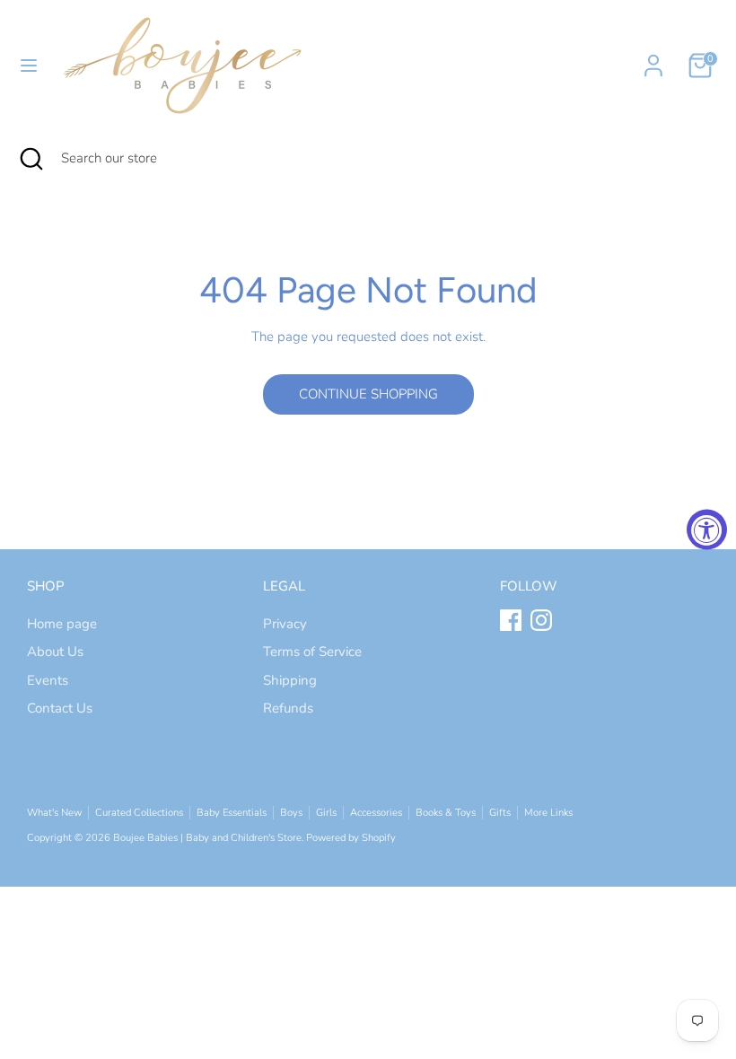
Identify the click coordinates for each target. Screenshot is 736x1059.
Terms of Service (312, 652)
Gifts (500, 812)
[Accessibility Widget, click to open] (707, 530)
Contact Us (59, 708)
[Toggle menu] (29, 65)
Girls (326, 812)
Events (47, 680)
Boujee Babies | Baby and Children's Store (207, 838)
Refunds (288, 708)
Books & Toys (446, 812)
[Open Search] (30, 158)
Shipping (290, 680)
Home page (62, 624)
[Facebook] (510, 620)
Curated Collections (139, 812)
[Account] (653, 57)
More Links (548, 812)
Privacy (285, 624)
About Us (55, 652)
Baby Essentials (232, 812)
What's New (54, 812)
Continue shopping (368, 394)
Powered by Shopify (351, 838)
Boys (291, 812)
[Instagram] (541, 620)
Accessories (376, 812)
